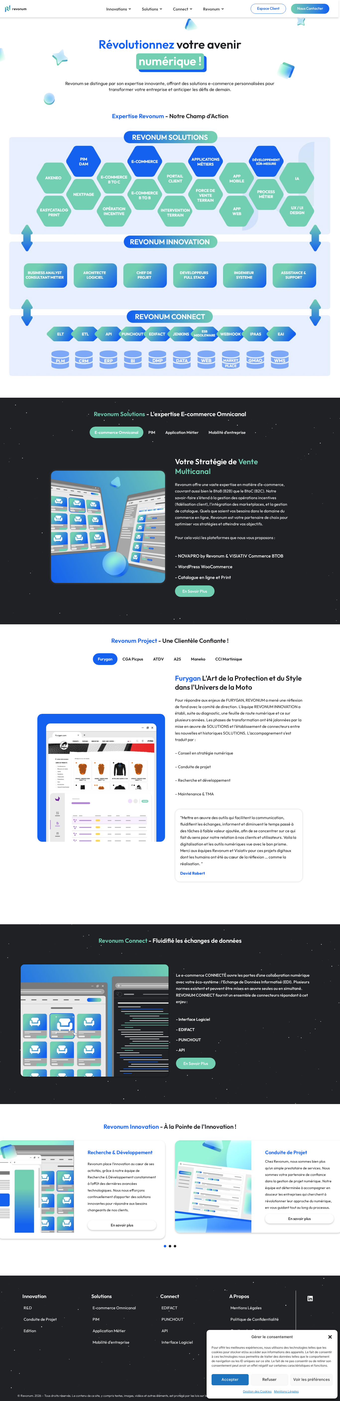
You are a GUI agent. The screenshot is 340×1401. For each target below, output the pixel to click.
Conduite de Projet (40, 1319)
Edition (30, 1330)
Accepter (230, 1379)
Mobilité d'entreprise (111, 1342)
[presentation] (165, 1246)
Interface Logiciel (177, 1342)
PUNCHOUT (172, 1319)
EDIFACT (169, 1307)
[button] (330, 1336)
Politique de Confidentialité (254, 1319)
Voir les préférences (311, 1379)
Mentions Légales (286, 1391)
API (165, 1330)
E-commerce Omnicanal (114, 1307)
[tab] (116, 432)
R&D (28, 1307)
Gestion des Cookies (257, 1391)
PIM (96, 1319)
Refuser (269, 1379)
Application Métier (109, 1330)
